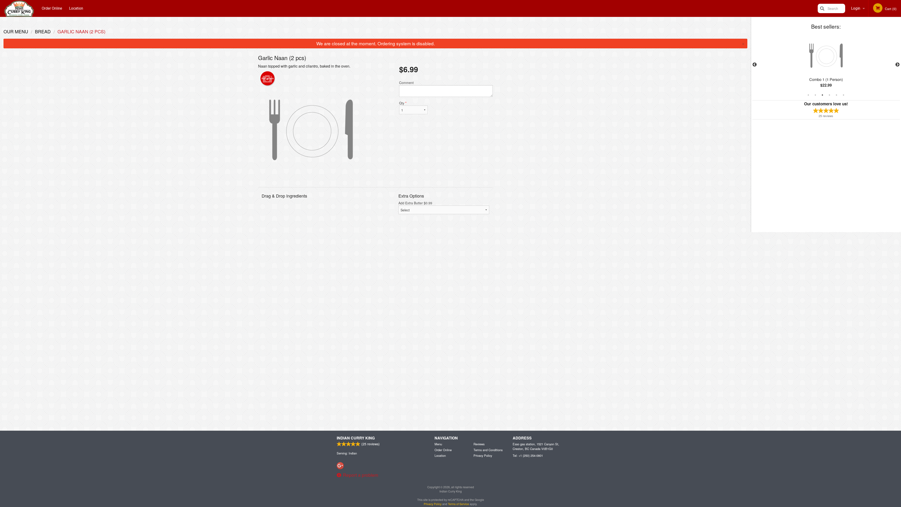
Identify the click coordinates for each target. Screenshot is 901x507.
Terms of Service (458, 504)
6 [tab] (843, 95)
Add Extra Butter (415, 203)
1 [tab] (808, 95)
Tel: (528, 455)
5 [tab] (836, 95)
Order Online (52, 8)
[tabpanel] (826, 64)
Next (897, 64)
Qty (402, 103)
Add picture (267, 78)
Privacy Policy (482, 455)
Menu (438, 444)
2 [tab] (815, 95)
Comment (406, 82)
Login (855, 8)
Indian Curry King (356, 438)
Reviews (479, 444)
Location (76, 8)
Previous (754, 64)
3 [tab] (822, 95)
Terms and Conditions (488, 450)
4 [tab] (829, 95)
